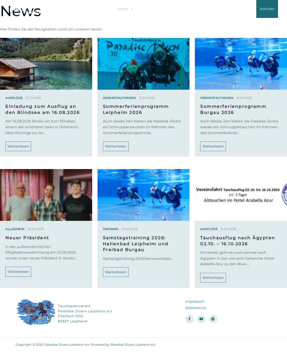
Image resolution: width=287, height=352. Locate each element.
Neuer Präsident (27, 237)
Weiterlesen (18, 146)
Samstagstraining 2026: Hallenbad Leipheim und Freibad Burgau (136, 243)
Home (104, 9)
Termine (218, 9)
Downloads (243, 9)
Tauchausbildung (183, 9)
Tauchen (148, 9)
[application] (131, 9)
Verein (123, 9)
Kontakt (267, 9)
